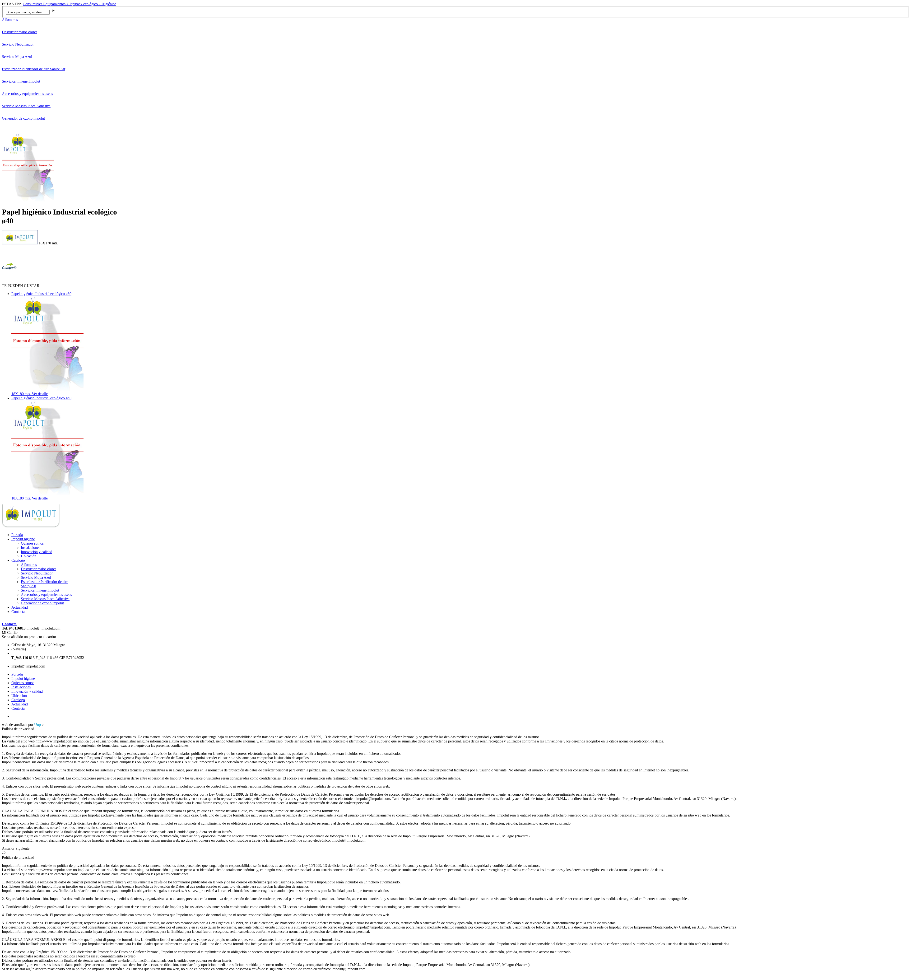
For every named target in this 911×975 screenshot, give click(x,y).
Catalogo (18, 560)
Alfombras (10, 20)
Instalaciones (30, 548)
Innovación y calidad (36, 552)
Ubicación (28, 556)
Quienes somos (32, 543)
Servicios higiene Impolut (21, 81)
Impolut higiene (23, 539)
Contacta (18, 612)
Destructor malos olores (19, 32)
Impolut (50, 725)
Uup (37, 725)
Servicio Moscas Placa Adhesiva (26, 106)
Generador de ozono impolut (23, 118)
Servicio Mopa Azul (17, 57)
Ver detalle (40, 394)
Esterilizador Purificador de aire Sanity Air (33, 69)
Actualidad (19, 607)
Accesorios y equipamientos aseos (27, 94)
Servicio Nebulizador (18, 44)
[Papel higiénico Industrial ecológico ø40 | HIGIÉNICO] (31, 527)
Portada (17, 535)
